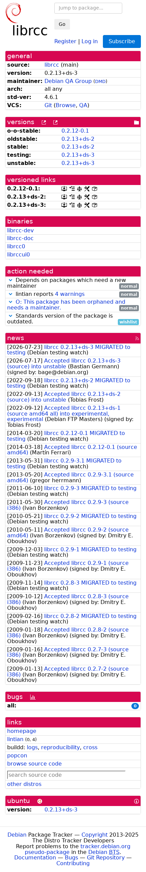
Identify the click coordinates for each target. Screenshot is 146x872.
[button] (10, 280)
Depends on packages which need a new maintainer (72, 283)
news (15, 338)
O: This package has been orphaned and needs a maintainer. (66, 305)
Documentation (35, 857)
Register (65, 41)
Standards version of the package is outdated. (72, 319)
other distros (24, 784)
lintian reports (75, 294)
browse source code (34, 763)
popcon (17, 755)
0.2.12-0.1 (75, 131)
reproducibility (60, 747)
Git (48, 105)
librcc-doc (20, 238)
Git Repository (106, 857)
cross (90, 747)
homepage (21, 731)
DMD (100, 81)
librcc (51, 65)
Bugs (71, 857)
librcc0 (16, 246)
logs (32, 747)
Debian (16, 835)
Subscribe (122, 41)
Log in (89, 41)
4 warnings (70, 294)
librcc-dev (20, 230)
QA (83, 105)
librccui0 (18, 254)
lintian (15, 739)
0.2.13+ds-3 (77, 155)
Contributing (73, 863)
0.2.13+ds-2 (77, 139)
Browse (66, 105)
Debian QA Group (68, 81)
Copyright (94, 835)
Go (62, 24)
